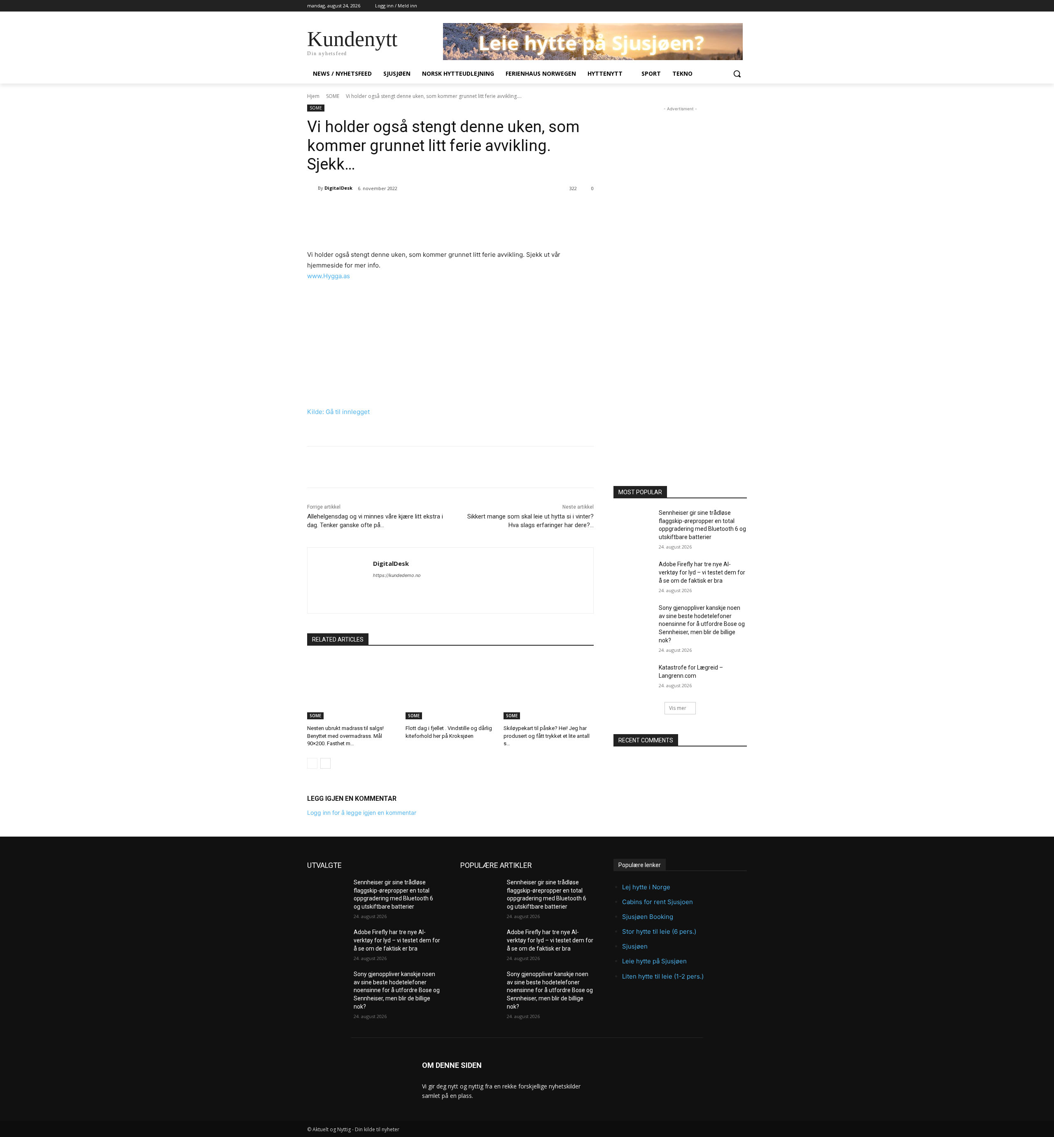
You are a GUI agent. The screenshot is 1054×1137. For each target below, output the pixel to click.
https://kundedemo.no (397, 575)
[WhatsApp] (419, 209)
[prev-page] (312, 763)
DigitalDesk (338, 188)
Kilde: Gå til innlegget (338, 412)
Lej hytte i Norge (646, 887)
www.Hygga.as (328, 276)
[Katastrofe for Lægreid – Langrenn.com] (633, 678)
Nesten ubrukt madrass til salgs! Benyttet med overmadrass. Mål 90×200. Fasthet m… (345, 735)
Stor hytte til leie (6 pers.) (659, 931)
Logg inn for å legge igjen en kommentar (361, 812)
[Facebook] (362, 209)
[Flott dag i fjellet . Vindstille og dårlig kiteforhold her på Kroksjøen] (451, 687)
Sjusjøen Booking (647, 917)
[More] (439, 209)
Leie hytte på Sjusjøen (654, 961)
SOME (332, 96)
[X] (381, 209)
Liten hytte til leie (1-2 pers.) (663, 976)
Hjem (313, 96)
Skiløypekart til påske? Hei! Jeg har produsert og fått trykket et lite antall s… (547, 735)
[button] (737, 74)
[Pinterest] (400, 209)
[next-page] (325, 763)
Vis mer (677, 708)
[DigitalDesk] (312, 188)
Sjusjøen (635, 946)
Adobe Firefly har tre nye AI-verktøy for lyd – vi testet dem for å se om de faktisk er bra (702, 572)
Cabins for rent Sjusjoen (657, 902)
